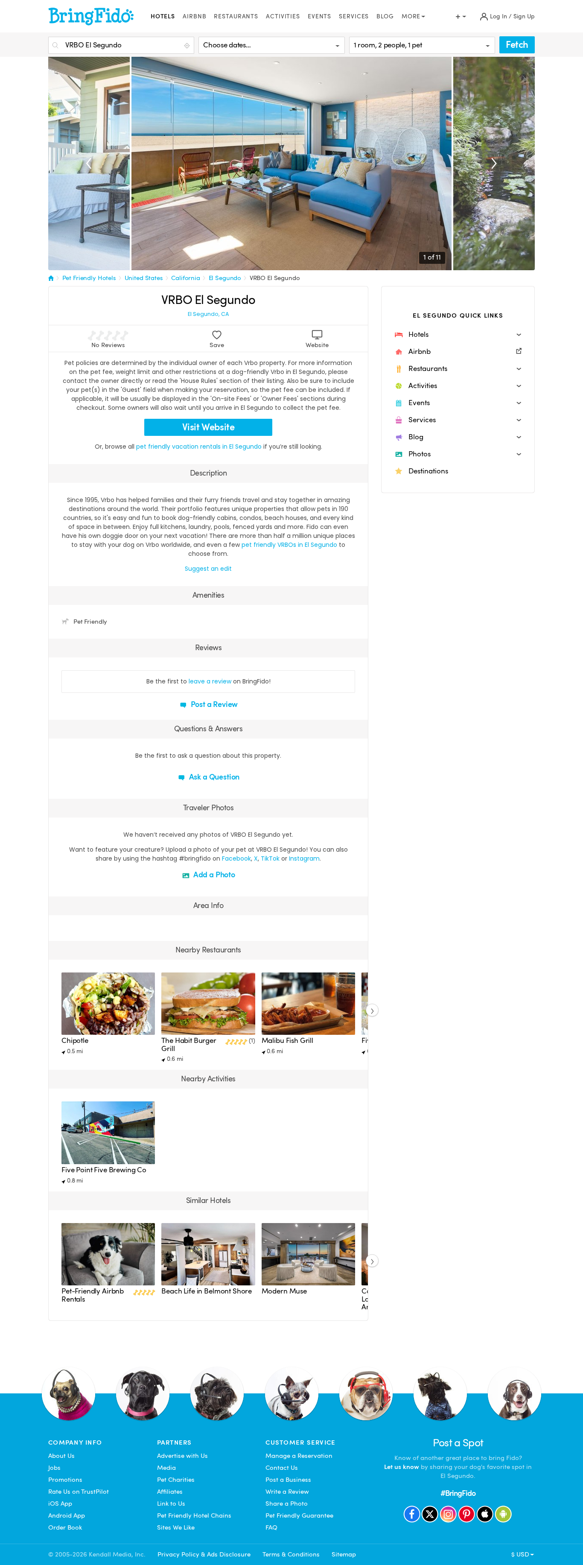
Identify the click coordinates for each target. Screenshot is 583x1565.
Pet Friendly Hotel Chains (194, 1515)
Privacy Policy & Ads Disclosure (204, 1554)
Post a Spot (458, 1442)
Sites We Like (176, 1527)
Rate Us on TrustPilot (78, 1491)
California (185, 278)
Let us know (401, 1467)
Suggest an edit (208, 568)
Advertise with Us (182, 1455)
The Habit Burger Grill (188, 1044)
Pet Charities (176, 1479)
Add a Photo (213, 874)
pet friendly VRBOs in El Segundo (289, 544)
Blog (385, 16)
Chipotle (74, 1040)
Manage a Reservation (298, 1455)
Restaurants (236, 16)
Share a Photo (286, 1503)
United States (144, 278)
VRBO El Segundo (275, 278)
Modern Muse (284, 1291)
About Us (61, 1455)
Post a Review (213, 704)
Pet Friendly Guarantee (299, 1515)
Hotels (163, 16)
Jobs (54, 1467)
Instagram (304, 858)
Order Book (65, 1527)
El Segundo (225, 278)
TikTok (270, 858)
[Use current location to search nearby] (187, 46)
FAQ (271, 1527)
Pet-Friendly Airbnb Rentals (92, 1295)
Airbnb (194, 16)
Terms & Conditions (291, 1554)
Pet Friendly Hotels (89, 278)
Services (354, 16)
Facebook (236, 858)
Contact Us (281, 1467)
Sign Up (524, 16)
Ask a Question (213, 777)
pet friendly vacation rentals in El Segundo (199, 446)
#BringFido (457, 1493)
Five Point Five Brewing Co (103, 1169)
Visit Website (208, 427)
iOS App (60, 1503)
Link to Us (171, 1503)
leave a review (210, 681)
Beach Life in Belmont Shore (206, 1291)
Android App (66, 1515)
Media (166, 1467)
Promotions (65, 1479)
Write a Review (287, 1491)
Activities (283, 16)
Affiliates (170, 1491)
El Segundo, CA (208, 314)
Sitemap (344, 1554)
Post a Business (288, 1479)
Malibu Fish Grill (287, 1040)
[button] (458, 334)
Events (319, 16)
